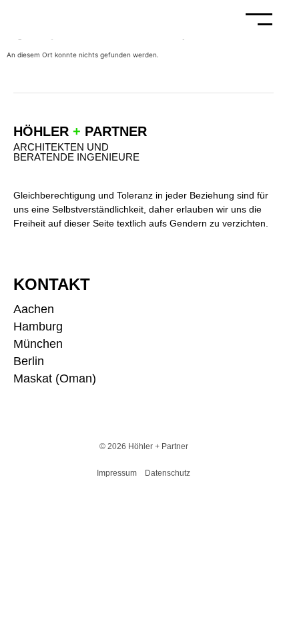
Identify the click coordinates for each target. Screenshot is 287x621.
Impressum (117, 473)
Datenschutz (167, 473)
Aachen (33, 309)
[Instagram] (269, 308)
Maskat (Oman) (54, 378)
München (38, 343)
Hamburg (38, 326)
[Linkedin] (269, 352)
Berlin (28, 361)
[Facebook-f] (269, 330)
